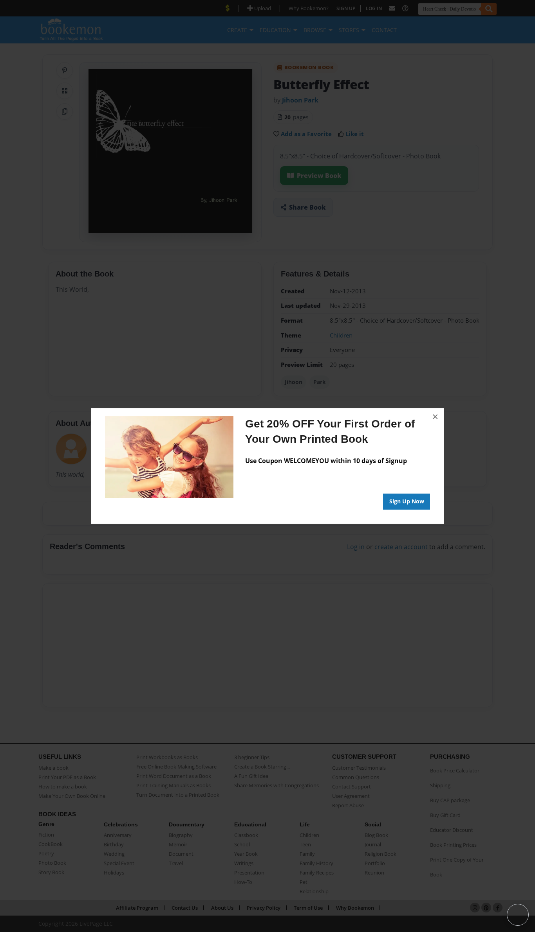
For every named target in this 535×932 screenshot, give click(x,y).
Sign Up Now (406, 501)
